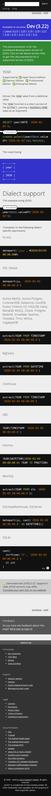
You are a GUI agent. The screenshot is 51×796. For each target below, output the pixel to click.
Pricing (6, 8)
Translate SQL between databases (23, 761)
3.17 (44, 31)
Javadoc (11, 748)
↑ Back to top (25, 642)
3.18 (37, 31)
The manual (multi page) (18, 741)
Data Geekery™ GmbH (29, 779)
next (45, 12)
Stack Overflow (14, 663)
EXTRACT (12, 107)
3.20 (23, 31)
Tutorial (11, 735)
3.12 (35, 34)
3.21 (15, 31)
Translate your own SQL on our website (24, 590)
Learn (45, 3)
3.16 (7, 34)
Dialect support (24, 193)
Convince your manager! (18, 755)
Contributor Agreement (18, 716)
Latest (8, 31)
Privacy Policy (13, 710)
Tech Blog (12, 657)
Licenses (11, 703)
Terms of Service (15, 713)
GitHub (11, 660)
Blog (14, 8)
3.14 (21, 34)
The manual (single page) (19, 738)
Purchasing (12, 707)
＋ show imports (10, 132)
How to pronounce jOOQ (19, 768)
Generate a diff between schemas (22, 765)
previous (37, 12)
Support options (15, 678)
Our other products (16, 758)
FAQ (10, 732)
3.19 (30, 31)
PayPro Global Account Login (20, 685)
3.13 (28, 34)
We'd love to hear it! (21, 628)
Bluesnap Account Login (18, 688)
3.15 (14, 34)
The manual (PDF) (16, 745)
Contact (11, 682)
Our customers (14, 653)
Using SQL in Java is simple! (19, 751)
